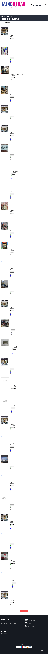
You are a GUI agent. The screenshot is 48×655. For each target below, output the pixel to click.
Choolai (13, 385)
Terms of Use (3, 635)
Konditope (12, 210)
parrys (11, 599)
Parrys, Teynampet (15, 171)
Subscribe (19, 626)
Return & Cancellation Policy (6, 636)
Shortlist (11, 38)
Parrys (11, 35)
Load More (24, 611)
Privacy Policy (3, 638)
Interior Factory (8, 22)
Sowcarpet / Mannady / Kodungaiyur (18, 74)
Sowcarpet (12, 229)
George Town (14, 404)
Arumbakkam (12, 443)
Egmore (13, 579)
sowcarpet (12, 93)
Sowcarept (13, 424)
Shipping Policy (4, 633)
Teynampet (12, 113)
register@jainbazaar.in (29, 626)
